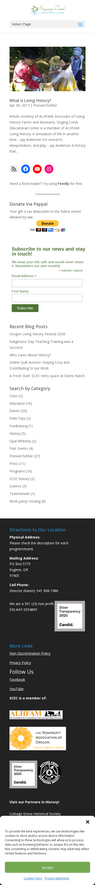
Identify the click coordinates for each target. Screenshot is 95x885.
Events (15, 410)
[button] (87, 821)
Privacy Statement (57, 878)
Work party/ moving (25, 501)
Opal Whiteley (20, 441)
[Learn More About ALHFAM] (36, 718)
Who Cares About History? (30, 355)
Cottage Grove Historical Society (35, 813)
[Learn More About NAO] (38, 749)
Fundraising (19, 426)
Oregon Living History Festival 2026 (37, 334)
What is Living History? (30, 100)
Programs (17, 471)
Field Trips (18, 418)
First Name (20, 291)
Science (15, 486)
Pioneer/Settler (45, 105)
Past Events (19, 448)
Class (14, 395)
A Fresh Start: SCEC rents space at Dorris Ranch (47, 375)
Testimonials (20, 493)
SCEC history (19, 478)
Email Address (24, 276)
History (15, 433)
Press (14, 463)
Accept (47, 867)
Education (17, 403)
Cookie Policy (33, 878)
